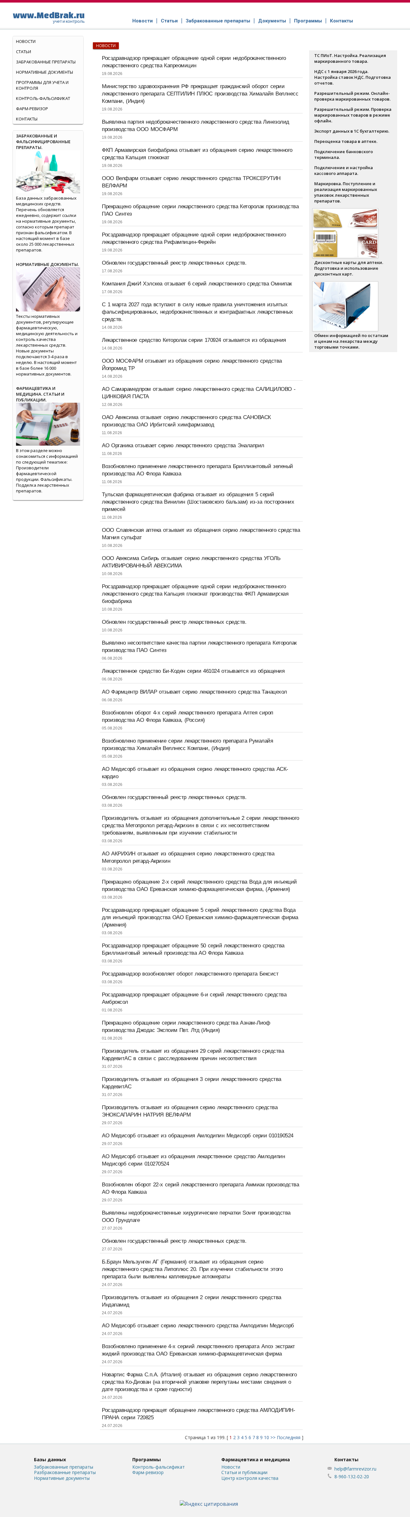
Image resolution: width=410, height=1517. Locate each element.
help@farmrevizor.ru (355, 1469)
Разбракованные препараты (65, 1472)
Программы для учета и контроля (42, 85)
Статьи (169, 21)
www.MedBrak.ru (49, 17)
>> (272, 1437)
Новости (142, 21)
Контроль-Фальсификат (43, 98)
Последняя (288, 1437)
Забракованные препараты (218, 21)
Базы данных (50, 1459)
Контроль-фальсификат (158, 1467)
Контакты (341, 21)
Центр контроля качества (249, 1478)
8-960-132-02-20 (351, 1476)
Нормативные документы (44, 72)
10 (266, 1437)
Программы (308, 21)
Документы (272, 21)
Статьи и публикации (244, 1472)
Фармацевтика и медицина (255, 1459)
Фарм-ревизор (32, 108)
